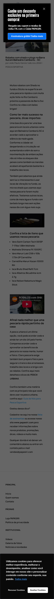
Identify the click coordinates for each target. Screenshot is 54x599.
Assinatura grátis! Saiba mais (27, 36)
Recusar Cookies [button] (16, 590)
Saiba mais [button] (21, 579)
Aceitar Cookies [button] (38, 590)
